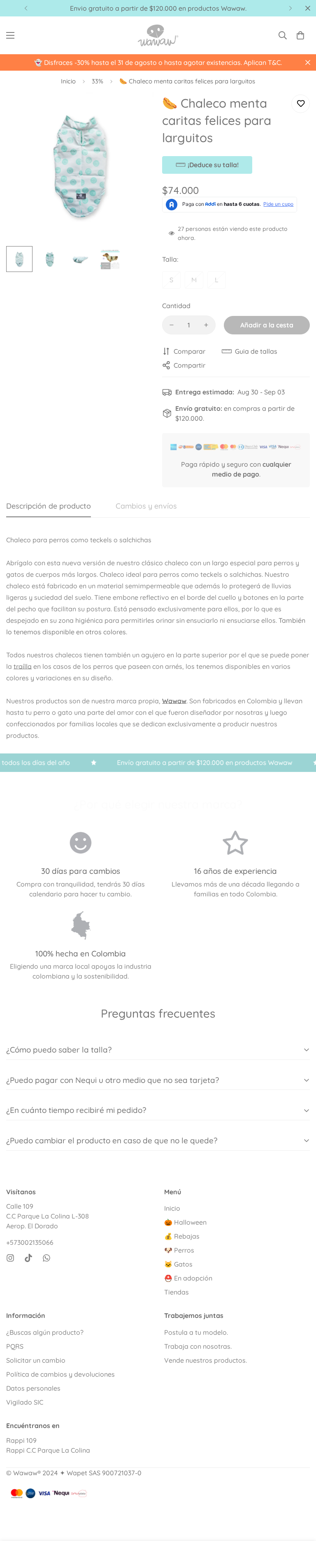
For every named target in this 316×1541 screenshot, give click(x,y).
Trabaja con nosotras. (198, 1346)
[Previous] (25, 8)
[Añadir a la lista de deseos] (300, 103)
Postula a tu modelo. (196, 1332)
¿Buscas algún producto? (45, 1332)
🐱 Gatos (178, 1264)
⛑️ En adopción (188, 1278)
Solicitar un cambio (35, 1360)
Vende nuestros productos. (205, 1360)
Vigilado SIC (24, 1402)
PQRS (14, 1346)
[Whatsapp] (46, 1258)
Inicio (68, 81)
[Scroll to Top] (299, 1496)
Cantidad (176, 306)
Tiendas (176, 1292)
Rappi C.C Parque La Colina (48, 1450)
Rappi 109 (21, 1440)
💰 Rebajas (182, 1236)
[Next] (290, 8)
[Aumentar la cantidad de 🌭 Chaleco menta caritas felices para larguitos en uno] (206, 325)
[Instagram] (10, 1258)
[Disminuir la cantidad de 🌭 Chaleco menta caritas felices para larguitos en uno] (172, 325)
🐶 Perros (179, 1250)
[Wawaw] (158, 35)
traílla (23, 666)
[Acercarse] (136, 110)
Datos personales (33, 1388)
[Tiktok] (28, 1258)
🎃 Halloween (185, 1222)
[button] (300, 35)
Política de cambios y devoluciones (60, 1374)
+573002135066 (29, 1242)
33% (97, 81)
